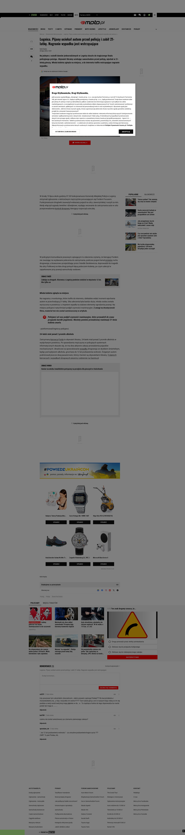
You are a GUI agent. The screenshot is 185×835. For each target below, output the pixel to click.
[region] (92, 110)
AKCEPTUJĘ (126, 132)
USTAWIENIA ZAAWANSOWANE (65, 131)
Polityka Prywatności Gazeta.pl (115, 125)
